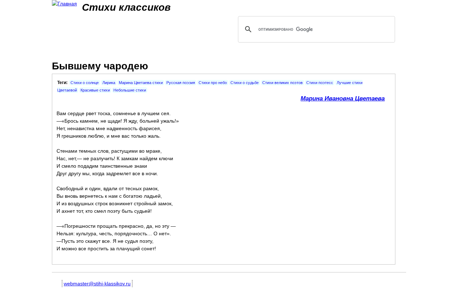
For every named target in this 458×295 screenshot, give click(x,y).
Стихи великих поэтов (282, 82)
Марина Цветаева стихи (141, 82)
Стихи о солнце (84, 82)
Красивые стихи (95, 90)
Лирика (108, 82)
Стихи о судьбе (244, 82)
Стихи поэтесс (319, 82)
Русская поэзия (180, 82)
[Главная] (64, 4)
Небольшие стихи (129, 90)
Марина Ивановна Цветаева (343, 98)
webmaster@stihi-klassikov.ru (97, 283)
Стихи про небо (213, 82)
